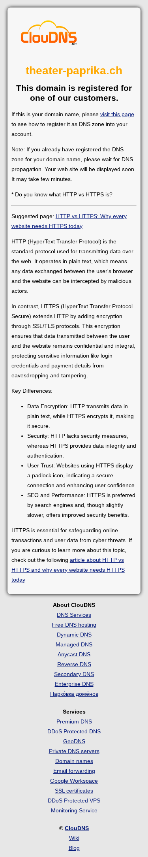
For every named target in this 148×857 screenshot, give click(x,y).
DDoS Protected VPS (74, 800)
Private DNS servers (74, 751)
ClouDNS (77, 828)
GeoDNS (74, 741)
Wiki (74, 838)
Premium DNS (74, 721)
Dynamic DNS (74, 634)
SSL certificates (74, 790)
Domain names (74, 761)
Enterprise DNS (74, 684)
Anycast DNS (74, 654)
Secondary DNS (74, 674)
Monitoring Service (74, 810)
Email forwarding (74, 771)
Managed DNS (74, 644)
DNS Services (74, 615)
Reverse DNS (74, 664)
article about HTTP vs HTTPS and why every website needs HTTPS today (68, 570)
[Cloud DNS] (49, 34)
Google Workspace (74, 781)
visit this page (117, 114)
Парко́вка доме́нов (74, 694)
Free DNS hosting (74, 625)
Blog (74, 848)
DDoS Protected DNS (74, 731)
